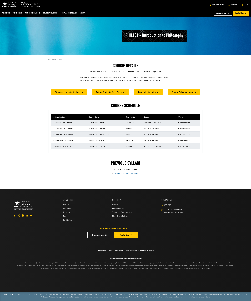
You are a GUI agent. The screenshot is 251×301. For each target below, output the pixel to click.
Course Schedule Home (182, 92)
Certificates (67, 220)
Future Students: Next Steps (109, 92)
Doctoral (66, 216)
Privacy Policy (102, 250)
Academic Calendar (147, 92)
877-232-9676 (218, 5)
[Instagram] (23, 215)
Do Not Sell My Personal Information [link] (125, 258)
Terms (110, 250)
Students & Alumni (50, 13)
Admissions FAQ (118, 208)
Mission (151, 250)
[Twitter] (19, 215)
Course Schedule (57, 59)
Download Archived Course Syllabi (127, 173)
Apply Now (239, 13)
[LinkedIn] (27, 215)
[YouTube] (31, 215)
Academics (6, 13)
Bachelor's (67, 208)
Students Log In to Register (67, 92)
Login (246, 5)
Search (234, 5)
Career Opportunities (131, 250)
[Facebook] (15, 215)
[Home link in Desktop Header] (21, 5)
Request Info (221, 13)
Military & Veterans (69, 13)
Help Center (116, 204)
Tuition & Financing (32, 13)
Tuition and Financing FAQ (122, 212)
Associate (66, 204)
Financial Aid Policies (120, 216)
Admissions (17, 13)
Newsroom (143, 250)
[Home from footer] (23, 205)
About (82, 13)
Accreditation (119, 250)
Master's (66, 212)
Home (48, 59)
